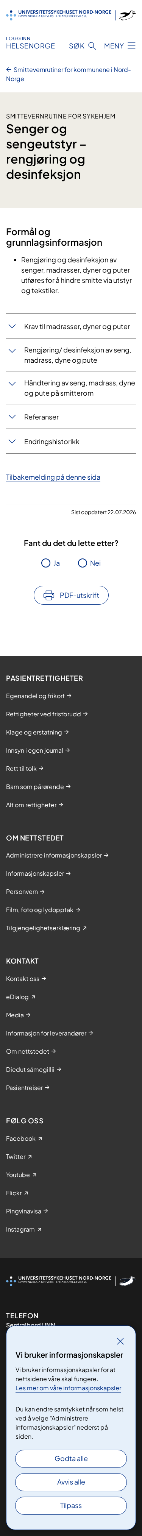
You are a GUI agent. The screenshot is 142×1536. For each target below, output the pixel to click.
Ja (56, 562)
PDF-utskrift (79, 595)
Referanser (41, 416)
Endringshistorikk (52, 441)
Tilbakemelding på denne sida (53, 476)
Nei (95, 562)
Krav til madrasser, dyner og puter (77, 326)
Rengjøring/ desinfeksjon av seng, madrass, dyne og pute (77, 354)
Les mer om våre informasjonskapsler (68, 1388)
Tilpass (71, 1505)
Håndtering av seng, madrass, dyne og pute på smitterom (79, 387)
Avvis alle (71, 1481)
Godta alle (71, 1458)
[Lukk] (120, 1341)
